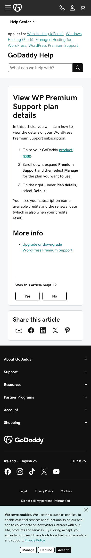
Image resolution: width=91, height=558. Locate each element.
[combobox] (40, 67)
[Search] (78, 67)
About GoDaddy (17, 359)
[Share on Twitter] (55, 330)
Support (11, 372)
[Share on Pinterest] (67, 330)
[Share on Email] (19, 330)
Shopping (12, 422)
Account (11, 410)
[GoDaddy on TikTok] (32, 474)
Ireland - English (18, 461)
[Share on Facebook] (31, 330)
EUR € (75, 461)
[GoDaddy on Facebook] (8, 474)
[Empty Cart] (82, 7)
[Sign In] (72, 7)
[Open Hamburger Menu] (6, 8)
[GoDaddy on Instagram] (20, 474)
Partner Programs (19, 397)
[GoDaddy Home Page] (24, 440)
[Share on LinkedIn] (43, 330)
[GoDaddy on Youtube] (56, 474)
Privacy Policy (44, 491)
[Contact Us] (62, 7)
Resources (12, 384)
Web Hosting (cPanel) (45, 34)
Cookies (66, 491)
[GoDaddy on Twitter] (44, 474)
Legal (23, 491)
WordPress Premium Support (53, 45)
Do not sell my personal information (45, 500)
